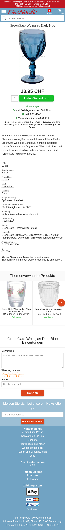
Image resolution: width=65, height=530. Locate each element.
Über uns (32, 440)
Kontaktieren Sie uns (32, 436)
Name (5, 379)
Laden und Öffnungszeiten (32, 451)
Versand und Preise (32, 432)
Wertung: (11, 370)
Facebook (32, 475)
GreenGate (8, 186)
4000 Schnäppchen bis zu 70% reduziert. (32, 6)
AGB (32, 465)
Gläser (5, 179)
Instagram (32, 479)
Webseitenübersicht (32, 448)
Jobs (32, 455)
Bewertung (8, 351)
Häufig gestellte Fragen (32, 444)
